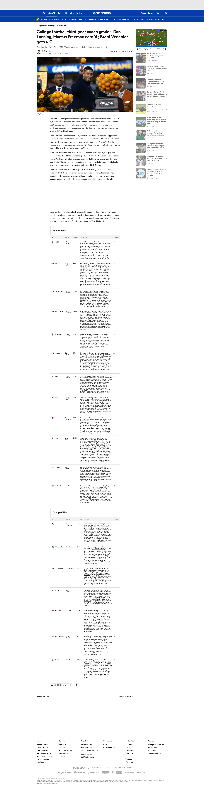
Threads (128, 759)
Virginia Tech (59, 458)
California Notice (87, 757)
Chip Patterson (49, 51)
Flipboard (129, 762)
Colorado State (98, 520)
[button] (163, 19)
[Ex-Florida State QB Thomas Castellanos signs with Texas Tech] (141, 161)
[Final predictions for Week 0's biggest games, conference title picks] (141, 148)
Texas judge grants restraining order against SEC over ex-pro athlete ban (156, 120)
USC (85, 125)
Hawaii (57, 562)
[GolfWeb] (141, 772)
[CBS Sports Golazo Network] (119, 767)
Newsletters (152, 747)
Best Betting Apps (44, 753)
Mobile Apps (41, 762)
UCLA (99, 571)
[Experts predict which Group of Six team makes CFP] (141, 71)
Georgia (104, 156)
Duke (95, 646)
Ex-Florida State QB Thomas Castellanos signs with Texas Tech (157, 158)
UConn (57, 631)
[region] (151, 38)
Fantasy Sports (42, 747)
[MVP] (119, 772)
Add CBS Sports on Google (123, 51)
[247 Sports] (65, 772)
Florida (72, 125)
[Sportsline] (80, 772)
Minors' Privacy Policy (89, 750)
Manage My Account (156, 745)
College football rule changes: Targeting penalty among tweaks (155, 133)
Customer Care (109, 747)
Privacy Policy (86, 747)
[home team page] (53, 214)
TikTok (127, 747)
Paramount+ (63, 753)
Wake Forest (102, 646)
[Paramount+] (93, 772)
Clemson (83, 440)
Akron (57, 496)
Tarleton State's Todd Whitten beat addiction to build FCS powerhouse (157, 94)
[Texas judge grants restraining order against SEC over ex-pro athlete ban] (141, 122)
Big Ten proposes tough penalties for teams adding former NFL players (156, 172)
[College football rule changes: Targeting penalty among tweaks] (141, 135)
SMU (56, 348)
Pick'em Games (42, 745)
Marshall (98, 617)
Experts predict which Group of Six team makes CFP (157, 68)
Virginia (57, 439)
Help (105, 745)
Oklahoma (58, 306)
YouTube (128, 745)
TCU (84, 351)
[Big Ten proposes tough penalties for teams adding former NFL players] (141, 173)
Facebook (129, 753)
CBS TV (62, 756)
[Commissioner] (107, 772)
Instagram (129, 750)
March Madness (43, 759)
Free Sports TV (42, 750)
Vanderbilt (87, 572)
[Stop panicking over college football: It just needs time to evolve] (141, 83)
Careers (62, 747)
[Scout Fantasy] (130, 772)
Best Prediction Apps (45, 756)
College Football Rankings (46, 26)
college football (67, 119)
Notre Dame (107, 145)
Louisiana (58, 582)
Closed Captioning (88, 754)
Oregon (75, 156)
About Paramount (65, 750)
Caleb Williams (103, 426)
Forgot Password (154, 753)
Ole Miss (94, 221)
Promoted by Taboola (125, 668)
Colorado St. (59, 519)
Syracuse (87, 648)
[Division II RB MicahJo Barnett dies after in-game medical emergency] (141, 109)
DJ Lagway (83, 224)
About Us (62, 745)
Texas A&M (91, 218)
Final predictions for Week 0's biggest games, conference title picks (157, 146)
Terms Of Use (86, 745)
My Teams (152, 750)
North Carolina (89, 645)
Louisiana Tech (59, 608)
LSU (77, 125)
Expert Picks (61, 26)
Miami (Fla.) (59, 263)
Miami (52, 153)
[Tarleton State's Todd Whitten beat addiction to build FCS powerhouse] (141, 96)
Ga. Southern (59, 540)
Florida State (90, 250)
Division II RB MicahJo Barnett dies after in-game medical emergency (157, 107)
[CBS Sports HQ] (98, 767)
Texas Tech (58, 390)
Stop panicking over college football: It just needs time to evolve (155, 81)
